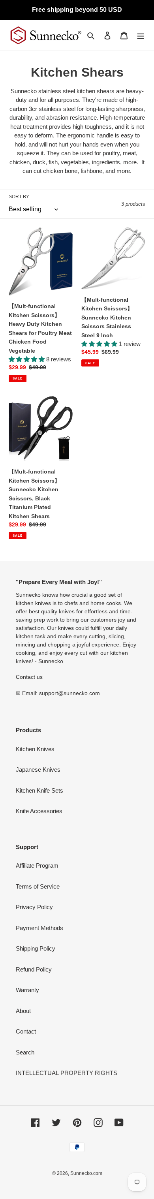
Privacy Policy (34, 907)
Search (25, 1052)
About (23, 1010)
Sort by (19, 196)
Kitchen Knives (35, 749)
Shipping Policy (35, 948)
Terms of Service (38, 886)
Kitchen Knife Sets (39, 790)
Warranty (27, 990)
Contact (26, 1031)
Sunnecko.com (86, 1173)
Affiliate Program (37, 865)
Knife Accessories (39, 811)
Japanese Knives (38, 769)
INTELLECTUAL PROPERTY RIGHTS (66, 1072)
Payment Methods (39, 928)
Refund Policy (34, 969)
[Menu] (140, 35)
